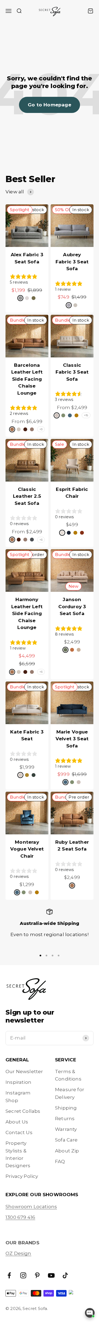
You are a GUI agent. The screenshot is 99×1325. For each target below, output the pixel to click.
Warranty (66, 1129)
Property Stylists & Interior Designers (18, 1154)
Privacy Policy (22, 1176)
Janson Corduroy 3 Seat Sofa (72, 606)
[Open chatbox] (90, 1313)
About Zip (67, 1151)
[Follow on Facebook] (9, 1275)
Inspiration (18, 1082)
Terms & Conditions (68, 1075)
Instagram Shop (18, 1096)
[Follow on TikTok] (65, 1275)
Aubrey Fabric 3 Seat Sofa (72, 261)
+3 (41, 429)
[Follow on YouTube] (51, 1275)
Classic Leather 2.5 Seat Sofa (27, 496)
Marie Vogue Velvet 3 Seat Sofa (72, 739)
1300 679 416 (20, 1217)
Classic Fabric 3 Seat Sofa (72, 372)
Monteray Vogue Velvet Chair (27, 849)
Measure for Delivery (69, 1093)
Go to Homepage (49, 104)
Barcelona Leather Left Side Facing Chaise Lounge (27, 379)
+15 (86, 415)
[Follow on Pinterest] (37, 1275)
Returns (65, 1118)
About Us (17, 1122)
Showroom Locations (31, 1206)
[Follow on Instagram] (23, 1275)
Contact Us (19, 1132)
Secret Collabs (23, 1111)
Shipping (66, 1108)
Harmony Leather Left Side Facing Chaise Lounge (27, 613)
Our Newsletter (24, 1071)
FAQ (60, 1161)
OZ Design (18, 1253)
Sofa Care (66, 1140)
